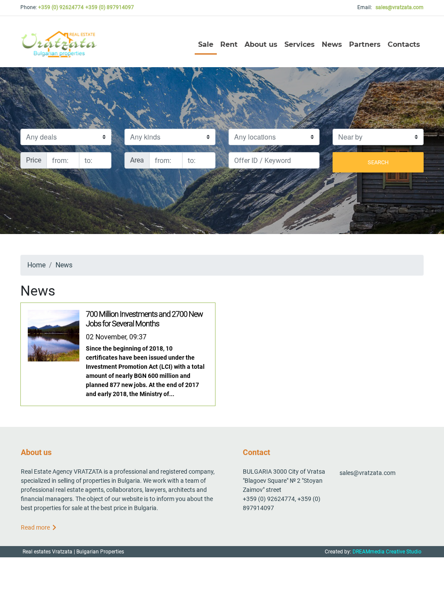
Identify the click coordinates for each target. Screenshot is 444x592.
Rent (229, 44)
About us (261, 44)
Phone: (52, 7)
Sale (205, 44)
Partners (365, 44)
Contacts (404, 44)
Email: (390, 7)
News (332, 44)
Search (378, 162)
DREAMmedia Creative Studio (387, 552)
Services (299, 44)
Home (36, 265)
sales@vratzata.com (367, 472)
